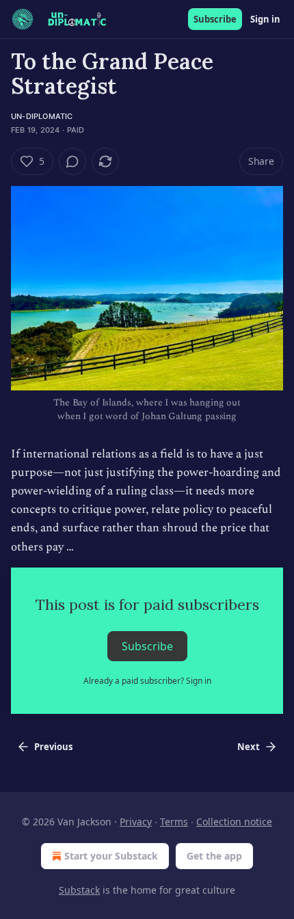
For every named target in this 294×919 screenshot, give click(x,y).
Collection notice (234, 821)
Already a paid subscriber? (147, 681)
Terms (174, 821)
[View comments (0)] (72, 161)
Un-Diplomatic (42, 116)
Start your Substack (111, 855)
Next (248, 747)
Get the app (214, 855)
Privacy (136, 821)
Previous (53, 747)
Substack (79, 889)
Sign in (265, 19)
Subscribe (215, 19)
